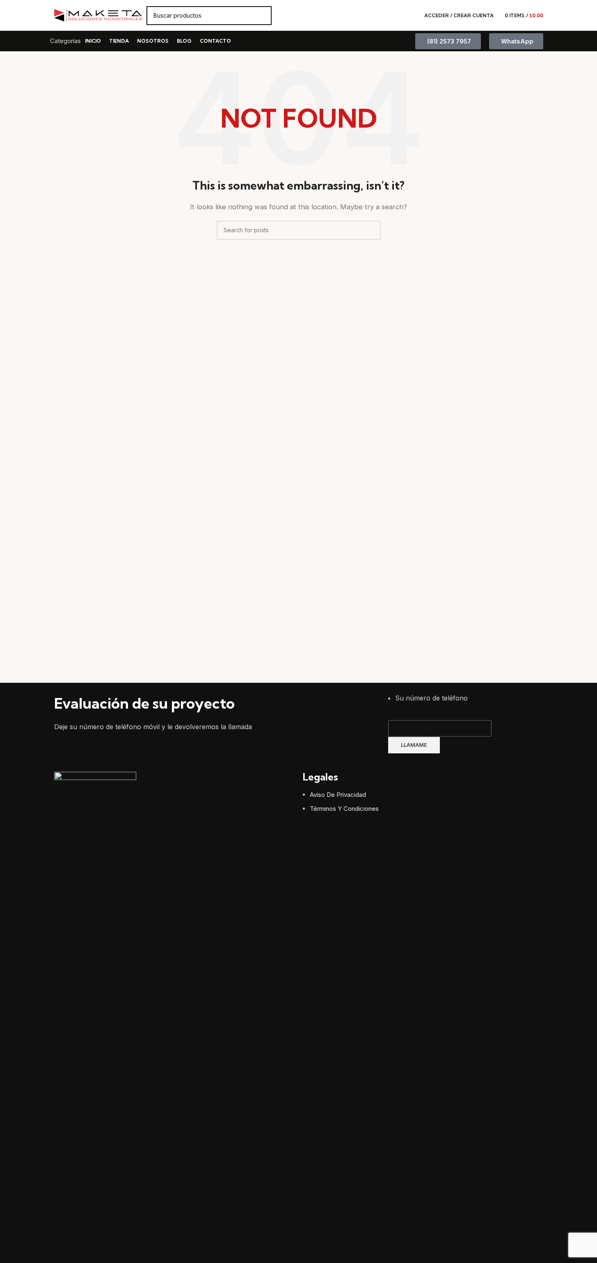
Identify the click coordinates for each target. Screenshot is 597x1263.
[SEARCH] (262, 15)
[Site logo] (98, 15)
